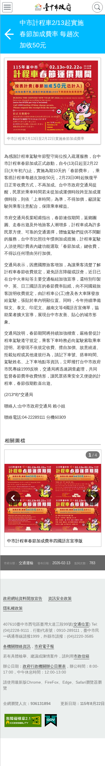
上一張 (13, 498)
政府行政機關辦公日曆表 (44, 666)
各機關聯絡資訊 (17, 646)
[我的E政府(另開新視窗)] (51, 720)
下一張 (92, 498)
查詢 (97, 7)
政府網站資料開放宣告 (22, 598)
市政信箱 (81, 656)
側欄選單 (7, 7)
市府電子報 (44, 646)
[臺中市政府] (52, 7)
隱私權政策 (13, 608)
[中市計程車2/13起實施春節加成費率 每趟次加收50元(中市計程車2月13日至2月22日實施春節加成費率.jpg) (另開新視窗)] (52, 97)
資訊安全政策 (60, 598)
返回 (9, 34)
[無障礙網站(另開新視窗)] (22, 720)
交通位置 (81, 624)
